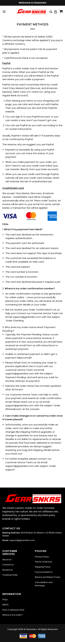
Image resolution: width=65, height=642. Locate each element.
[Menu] (4, 11)
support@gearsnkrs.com (22, 540)
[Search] (51, 12)
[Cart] (61, 11)
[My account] (55, 11)
